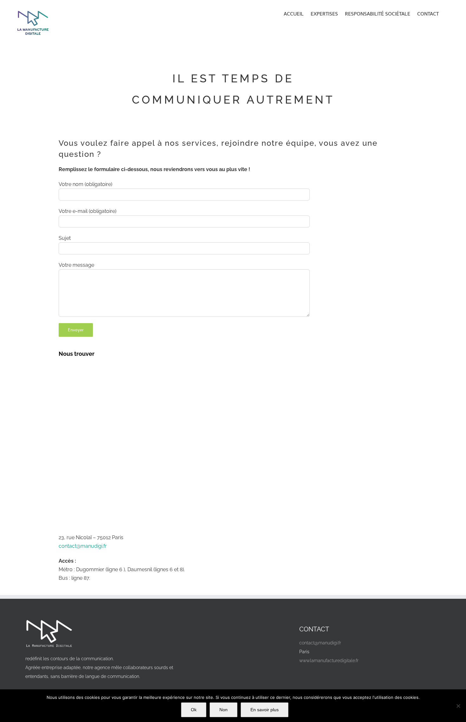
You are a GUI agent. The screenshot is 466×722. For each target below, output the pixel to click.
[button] (448, 13)
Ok (194, 709)
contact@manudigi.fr (83, 546)
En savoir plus (264, 709)
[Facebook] (306, 675)
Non (223, 709)
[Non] (458, 706)
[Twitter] (321, 675)
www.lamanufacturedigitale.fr (329, 660)
